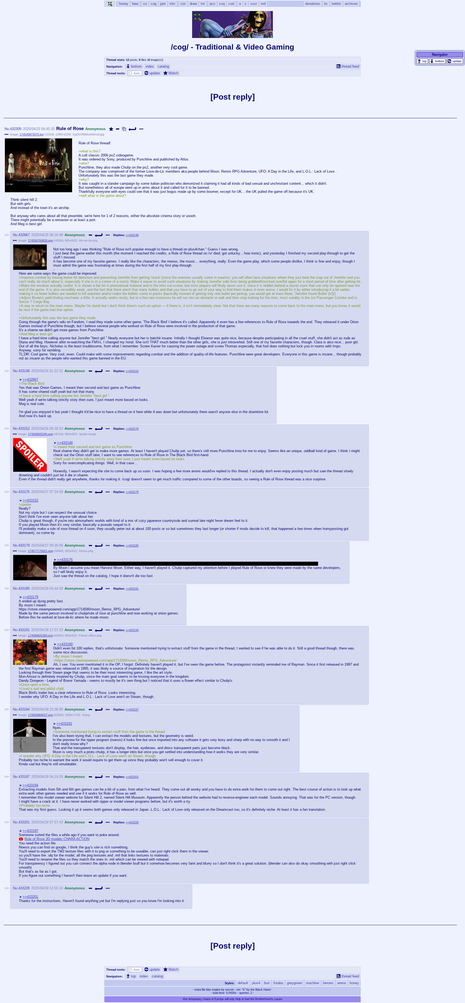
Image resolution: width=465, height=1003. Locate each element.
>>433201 (132, 776)
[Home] (109, 4)
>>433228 (132, 822)
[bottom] (437, 61)
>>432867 (30, 380)
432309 (15, 129)
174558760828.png (40, 240)
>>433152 (132, 371)
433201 (24, 822)
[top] (422, 61)
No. (7, 129)
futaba (278, 983)
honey (354, 983)
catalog (163, 66)
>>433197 (132, 709)
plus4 (256, 983)
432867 (24, 235)
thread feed (350, 66)
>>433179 (132, 492)
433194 (24, 709)
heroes (328, 983)
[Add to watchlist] (111, 129)
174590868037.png (40, 715)
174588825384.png (40, 635)
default (243, 983)
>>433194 (132, 630)
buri (267, 983)
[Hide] (117, 129)
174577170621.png (40, 551)
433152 (24, 429)
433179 (24, 545)
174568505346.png (40, 434)
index (150, 66)
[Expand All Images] (124, 129)
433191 (24, 630)
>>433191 (132, 588)
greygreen (294, 983)
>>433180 (132, 545)
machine (312, 983)
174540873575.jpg (32, 134)
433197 (24, 777)
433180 (24, 588)
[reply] (133, 129)
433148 (24, 371)
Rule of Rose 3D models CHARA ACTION (56, 839)
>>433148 (132, 235)
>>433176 (132, 428)
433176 (24, 492)
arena (341, 983)
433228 (24, 888)
